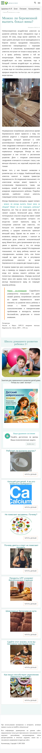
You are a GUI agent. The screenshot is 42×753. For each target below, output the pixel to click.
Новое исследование (17, 291)
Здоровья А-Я (6, 9)
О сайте (6, 720)
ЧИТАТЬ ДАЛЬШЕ (31, 474)
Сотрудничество (32, 720)
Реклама (21, 723)
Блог (16, 9)
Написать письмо (17, 720)
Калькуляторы (34, 9)
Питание (23, 9)
